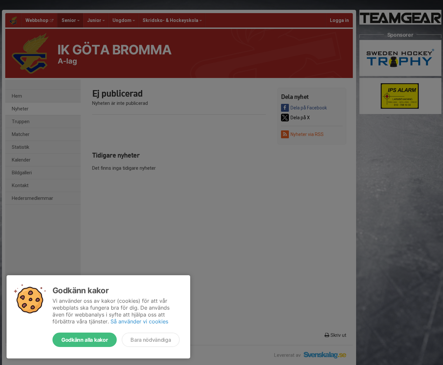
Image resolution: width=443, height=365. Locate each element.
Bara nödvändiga (151, 339)
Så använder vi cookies (139, 321)
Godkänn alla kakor (84, 339)
